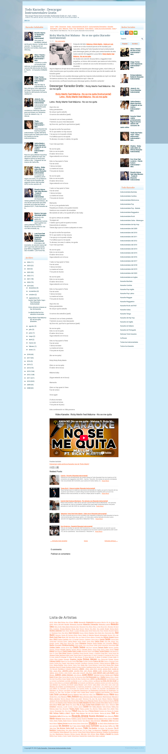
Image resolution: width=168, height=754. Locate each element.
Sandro (80, 721)
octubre (31, 294)
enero (31, 350)
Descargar (62, 26)
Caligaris (81, 639)
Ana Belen (93, 629)
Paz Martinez (94, 709)
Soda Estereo (77, 726)
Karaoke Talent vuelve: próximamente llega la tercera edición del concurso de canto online (130, 121)
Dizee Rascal (113, 651)
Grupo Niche (102, 665)
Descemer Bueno (86, 651)
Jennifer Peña (78, 671)
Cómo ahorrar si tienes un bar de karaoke (37, 308)
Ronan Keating (108, 718)
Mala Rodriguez (84, 694)
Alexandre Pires (84, 627)
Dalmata (94, 647)
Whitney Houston (75, 734)
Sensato (70, 723)
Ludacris (98, 692)
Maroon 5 (115, 697)
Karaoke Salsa (125, 310)
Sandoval (75, 721)
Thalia (85, 728)
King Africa (58, 679)
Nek (90, 702)
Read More (105, 481)
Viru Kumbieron (113, 732)
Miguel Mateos (75, 701)
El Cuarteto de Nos (108, 655)
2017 (28, 358)
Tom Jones (69, 730)
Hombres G (61, 669)
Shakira (93, 723)
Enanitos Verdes (76, 659)
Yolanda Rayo (83, 736)
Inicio (27, 21)
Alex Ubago (66, 627)
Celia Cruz (63, 643)
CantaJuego (53, 641)
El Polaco (69, 657)
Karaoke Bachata (126, 281)
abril (30, 339)
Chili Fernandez (107, 643)
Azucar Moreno (84, 633)
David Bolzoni (58, 651)
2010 (28, 381)
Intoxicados (75, 669)
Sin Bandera (64, 726)
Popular (125, 44)
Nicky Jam (61, 704)
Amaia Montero (65, 629)
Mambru (106, 694)
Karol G (52, 677)
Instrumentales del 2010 (128, 233)
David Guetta (67, 651)
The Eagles (101, 728)
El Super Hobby (112, 657)
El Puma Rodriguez (89, 657)
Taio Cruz (53, 728)
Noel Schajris (96, 704)
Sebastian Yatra (106, 721)
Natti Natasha (84, 702)
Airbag (113, 622)
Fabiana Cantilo (55, 661)
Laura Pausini (78, 685)
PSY (90, 707)
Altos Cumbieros (54, 629)
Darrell (112, 649)
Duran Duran (112, 653)
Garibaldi (78, 663)
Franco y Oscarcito (109, 661)
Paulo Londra (84, 709)
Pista (71, 28)
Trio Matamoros (96, 730)
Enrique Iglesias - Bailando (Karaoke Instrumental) (136, 77)
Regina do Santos (105, 713)
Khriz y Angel (114, 677)
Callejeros (88, 639)
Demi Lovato (76, 651)
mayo (31, 336)
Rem (117, 713)
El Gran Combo (54, 657)
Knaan (64, 679)
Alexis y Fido (96, 627)
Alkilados (110, 627)
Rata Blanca (80, 713)
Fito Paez (79, 661)
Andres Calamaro (56, 631)
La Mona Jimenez (87, 681)
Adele (76, 622)
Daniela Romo (87, 649)
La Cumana (53, 681)
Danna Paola (96, 649)
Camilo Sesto (114, 639)
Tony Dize (75, 730)
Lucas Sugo (85, 692)
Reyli (70, 716)
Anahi (107, 629)
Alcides (66, 624)
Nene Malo (104, 702)
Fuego (64, 663)
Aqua (101, 631)
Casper (57, 643)
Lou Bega (67, 692)
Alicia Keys (104, 627)
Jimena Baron (107, 671)
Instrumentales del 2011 (128, 237)
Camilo (107, 639)
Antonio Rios (96, 631)
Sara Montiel (86, 721)
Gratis (69, 26)
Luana (78, 692)
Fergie (74, 661)
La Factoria (60, 681)
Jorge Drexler (68, 673)
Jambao (99, 669)
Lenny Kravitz (88, 685)
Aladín (51, 624)
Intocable (68, 669)
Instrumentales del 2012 (128, 241)
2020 (28, 282)
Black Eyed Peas (55, 637)
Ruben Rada (62, 721)
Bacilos (91, 633)
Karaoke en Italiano (127, 326)
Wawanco (67, 734)
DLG (71, 647)
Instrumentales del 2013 (128, 245)
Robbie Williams (66, 718)
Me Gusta (98, 699)
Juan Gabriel (97, 673)
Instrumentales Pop (127, 204)
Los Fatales (93, 688)
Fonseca (90, 661)
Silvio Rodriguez (109, 723)
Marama (64, 697)
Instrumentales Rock (127, 216)
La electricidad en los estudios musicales (36, 313)
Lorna (113, 685)
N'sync (112, 701)
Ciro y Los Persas (88, 645)
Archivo (135, 44)
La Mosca (96, 681)
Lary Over (108, 683)
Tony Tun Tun (83, 730)
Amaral (82, 629)
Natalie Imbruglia (73, 702)
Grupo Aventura (93, 665)
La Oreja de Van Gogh (108, 681)
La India (67, 681)
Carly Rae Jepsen (109, 641)
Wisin (97, 734)
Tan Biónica (61, 728)
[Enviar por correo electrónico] (50, 467)
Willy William (91, 734)
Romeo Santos (99, 718)
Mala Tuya (92, 694)
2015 (28, 364)
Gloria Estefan (58, 665)
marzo (31, 343)
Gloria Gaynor (68, 665)
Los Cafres (53, 688)
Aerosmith (82, 622)
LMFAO (92, 679)
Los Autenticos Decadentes (84, 686)
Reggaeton (80, 28)
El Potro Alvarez (78, 657)
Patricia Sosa (54, 709)
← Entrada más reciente (58, 541)
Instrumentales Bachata (128, 192)
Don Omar (62, 653)
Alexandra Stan (74, 627)
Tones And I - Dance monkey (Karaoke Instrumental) (78, 488)
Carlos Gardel (81, 641)
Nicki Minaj (53, 704)
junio (30, 333)
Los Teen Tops (59, 692)
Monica (101, 701)
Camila (101, 639)
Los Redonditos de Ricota (97, 690)
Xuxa (55, 736)
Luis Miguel (63, 694)
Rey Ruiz (65, 716)
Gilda (113, 663)
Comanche (105, 645)
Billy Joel (115, 635)
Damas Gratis (103, 647)
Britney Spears (109, 637)
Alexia (90, 627)
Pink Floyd (68, 711)
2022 (28, 276)
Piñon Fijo (80, 711)
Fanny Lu (64, 661)
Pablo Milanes (106, 707)
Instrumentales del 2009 (128, 228)
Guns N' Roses (60, 667)
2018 (28, 354)
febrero (31, 346)
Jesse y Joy (97, 671)
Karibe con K (109, 675)
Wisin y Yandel (105, 734)
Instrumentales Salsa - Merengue (131, 220)
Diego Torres (99, 651)
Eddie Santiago (60, 655)
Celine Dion (70, 643)
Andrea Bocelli (114, 629)
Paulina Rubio (74, 709)
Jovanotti (82, 673)
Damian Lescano (55, 649)
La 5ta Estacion (100, 679)
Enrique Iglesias (90, 659)
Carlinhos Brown (62, 641)
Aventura (55, 633)
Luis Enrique (105, 692)
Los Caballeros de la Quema (110, 686)
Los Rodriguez (111, 690)
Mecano (104, 699)
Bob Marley (72, 637)
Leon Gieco (96, 685)
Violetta (105, 732)
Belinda (91, 635)
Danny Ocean (105, 649)
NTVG (116, 701)
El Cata (94, 655)
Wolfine (52, 736)
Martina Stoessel (66, 699)
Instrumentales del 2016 (128, 257)
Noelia (103, 704)
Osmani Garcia (78, 707)
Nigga (68, 704)
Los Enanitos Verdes (83, 688)
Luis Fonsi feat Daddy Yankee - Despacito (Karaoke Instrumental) (40, 237)
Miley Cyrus (84, 701)
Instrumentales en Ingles (128, 277)
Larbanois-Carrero (99, 683)
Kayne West (65, 677)
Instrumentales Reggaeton (98, 26)
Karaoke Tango (125, 314)
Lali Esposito (81, 683)
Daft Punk (89, 647)
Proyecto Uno (103, 711)
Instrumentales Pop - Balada (130, 208)
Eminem (66, 659)
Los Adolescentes (69, 686)
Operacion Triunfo (62, 707)
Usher (112, 730)
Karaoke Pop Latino (127, 293)
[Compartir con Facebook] (57, 467)
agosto (31, 326)
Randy (73, 713)
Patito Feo (115, 707)
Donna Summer (84, 653)
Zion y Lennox (100, 736)
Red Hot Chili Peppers (92, 713)
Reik (113, 713)
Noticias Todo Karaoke (128, 334)
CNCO (55, 639)
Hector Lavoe (100, 667)
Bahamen (58, 635)
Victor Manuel (64, 732)
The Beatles (93, 728)
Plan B (87, 711)
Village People (82, 732)
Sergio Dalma (77, 723)
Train (90, 730)
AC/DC (51, 622)
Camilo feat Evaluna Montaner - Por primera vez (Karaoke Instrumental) (84, 501)
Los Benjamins (96, 686)
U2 (109, 730)
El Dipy (116, 655)
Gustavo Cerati (71, 667)
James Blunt (107, 669)
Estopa (110, 659)
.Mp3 (56, 26)
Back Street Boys (100, 633)
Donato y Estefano (73, 653)
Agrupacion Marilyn (100, 622)
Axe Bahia (65, 633)
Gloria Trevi (76, 665)
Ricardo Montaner (96, 716)
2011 (28, 378)
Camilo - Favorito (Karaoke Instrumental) (74, 475)
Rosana (115, 718)
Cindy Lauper (79, 645)
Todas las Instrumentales (102, 28)
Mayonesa (86, 699)
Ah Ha (108, 622)
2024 (28, 269)
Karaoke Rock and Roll (128, 306)
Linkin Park (104, 685)
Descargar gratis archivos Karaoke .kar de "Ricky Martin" (69, 464)
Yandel (69, 736)
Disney (106, 651)
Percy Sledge (111, 709)
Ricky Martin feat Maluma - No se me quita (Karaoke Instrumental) (80, 36)
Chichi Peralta (97, 643)
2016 (28, 361)
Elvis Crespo (58, 659)
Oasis (107, 704)
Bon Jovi (78, 637)
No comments (60, 41)
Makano (76, 694)
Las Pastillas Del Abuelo (65, 685)
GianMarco (84, 663)
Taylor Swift (70, 728)
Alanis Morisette (59, 624)
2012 (28, 375)
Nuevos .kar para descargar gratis (40, 214)
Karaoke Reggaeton (127, 301)
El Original (62, 657)
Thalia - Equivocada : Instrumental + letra (39, 124)
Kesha (103, 677)
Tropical (104, 730)
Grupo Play (110, 665)
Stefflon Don (111, 726)
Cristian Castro (55, 647)
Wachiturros (60, 734)
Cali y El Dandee (74, 639)
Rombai (90, 718)
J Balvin (81, 669)
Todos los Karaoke (127, 346)
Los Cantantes (61, 688)
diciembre (32, 288)
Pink (63, 711)
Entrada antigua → (111, 541)
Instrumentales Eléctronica (129, 200)
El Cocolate (99, 655)
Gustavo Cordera (81, 667)
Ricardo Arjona (80, 715)
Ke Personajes (91, 677)
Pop (75, 28)
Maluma (65, 28)
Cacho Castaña (63, 639)
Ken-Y (98, 677)
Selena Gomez (62, 723)
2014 (28, 368)
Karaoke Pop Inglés (127, 289)
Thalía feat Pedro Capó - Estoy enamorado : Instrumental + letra (136, 136)
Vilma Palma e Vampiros (94, 732)
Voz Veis (52, 734)
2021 (28, 279)
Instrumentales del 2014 (128, 249)
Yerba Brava (75, 736)
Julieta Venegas (67, 675)
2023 (28, 272)
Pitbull (74, 711)
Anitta (90, 631)
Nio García (73, 704)
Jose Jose (75, 673)
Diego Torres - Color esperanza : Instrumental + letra (40, 79)
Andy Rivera (65, 631)
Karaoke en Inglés (126, 322)
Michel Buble (59, 701)
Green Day (84, 665)
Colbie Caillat (97, 645)
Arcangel (111, 631)
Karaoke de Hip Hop (127, 318)
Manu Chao (57, 697)
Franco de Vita (98, 661)
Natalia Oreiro (62, 702)
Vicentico (56, 732)
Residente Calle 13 (56, 716)
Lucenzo (92, 692)
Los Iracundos (101, 688)
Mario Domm (97, 697)
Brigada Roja (99, 637)
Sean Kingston (95, 721)
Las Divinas (114, 683)
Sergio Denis (84, 723)
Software (95, 726)
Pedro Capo (103, 709)
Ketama (108, 677)
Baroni (80, 635)
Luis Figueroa (114, 692)
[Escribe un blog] (53, 467)
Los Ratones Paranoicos (79, 690)
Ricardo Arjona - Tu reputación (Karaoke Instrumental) (40, 35)
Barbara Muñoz (73, 635)
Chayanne (82, 643)
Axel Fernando (74, 633)
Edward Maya (78, 655)
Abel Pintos (61, 622)
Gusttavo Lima (91, 667)
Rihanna (58, 718)
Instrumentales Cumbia (128, 196)
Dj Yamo (55, 653)
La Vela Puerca (57, 683)
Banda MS (64, 635)
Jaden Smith (93, 669)
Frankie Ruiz (58, 663)
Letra (60, 28)
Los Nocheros (110, 688)
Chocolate (58, 645)
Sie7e (101, 723)
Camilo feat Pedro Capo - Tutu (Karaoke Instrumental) (37, 302)
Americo (87, 629)
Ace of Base (69, 622)
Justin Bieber (87, 675)
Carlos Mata (90, 641)
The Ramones (109, 728)
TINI (117, 726)
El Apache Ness (86, 655)
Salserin (69, 721)
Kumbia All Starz (76, 679)
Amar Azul (75, 629)
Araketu (106, 631)
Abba (55, 622)
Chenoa (89, 643)
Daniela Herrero (65, 649)
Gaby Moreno (71, 663)
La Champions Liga (112, 679)
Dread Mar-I (104, 653)
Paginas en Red (138, 748)
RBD (51, 713)
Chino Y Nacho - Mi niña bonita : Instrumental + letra (40, 57)
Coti (117, 645)
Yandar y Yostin (62, 736)
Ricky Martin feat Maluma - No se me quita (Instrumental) (83, 94)
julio (30, 329)
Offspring (112, 704)
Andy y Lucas (74, 631)
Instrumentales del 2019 (80, 26)
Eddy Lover (69, 655)
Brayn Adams (91, 637)
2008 (28, 388)
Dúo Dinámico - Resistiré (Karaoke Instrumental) (76, 526)
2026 (28, 262)
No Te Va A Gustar (84, 704)
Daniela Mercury (76, 649)
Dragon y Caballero (94, 653)
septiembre (33, 298)
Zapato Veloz (91, 736)
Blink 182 (65, 637)
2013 (28, 371)
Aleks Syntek (58, 627)
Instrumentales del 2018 (128, 265)
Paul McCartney (64, 709)
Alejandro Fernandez (90, 624)
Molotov (96, 701)
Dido (93, 651)
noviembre (32, 291)
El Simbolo (104, 657)
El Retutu (97, 657)
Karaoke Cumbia (126, 285)
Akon (116, 622)
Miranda (91, 701)
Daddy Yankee (79, 647)
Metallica (110, 699)
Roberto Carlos (76, 718)
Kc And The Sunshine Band (78, 677)
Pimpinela (58, 711)
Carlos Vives (99, 641)
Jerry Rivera (88, 671)
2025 (28, 265)
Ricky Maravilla (109, 716)
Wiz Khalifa (114, 734)
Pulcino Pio (110, 711)
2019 (28, 286)
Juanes (58, 675)
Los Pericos (59, 690)
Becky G (85, 635)
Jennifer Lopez (67, 671)
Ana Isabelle (100, 629)
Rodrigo (84, 718)
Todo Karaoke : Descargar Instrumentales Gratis (43, 11)
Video (114, 28)
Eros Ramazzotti (103, 659)
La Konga (74, 681)
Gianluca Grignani (93, 663)
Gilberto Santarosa (104, 663)
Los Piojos (67, 690)
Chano (77, 643)
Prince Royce (94, 711)
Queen (116, 711)
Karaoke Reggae (126, 297)
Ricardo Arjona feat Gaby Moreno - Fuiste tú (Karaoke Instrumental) (40, 193)
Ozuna (85, 706)
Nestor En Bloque (113, 702)
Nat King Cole (54, 702)
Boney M (83, 637)
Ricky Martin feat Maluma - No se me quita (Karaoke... (37, 319)
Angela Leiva (83, 631)
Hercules (54, 669)
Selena (55, 723)
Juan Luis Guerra (108, 673)
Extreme (116, 659)
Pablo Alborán (97, 707)
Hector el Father (108, 667)
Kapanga (102, 675)
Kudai (68, 679)
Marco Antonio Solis (86, 697)
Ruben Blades (54, 721)
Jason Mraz (57, 671)
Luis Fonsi (54, 694)
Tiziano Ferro (60, 730)
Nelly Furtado (96, 702)
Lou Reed (73, 692)
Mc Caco (92, 699)
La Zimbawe (65, 683)
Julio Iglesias (77, 675)
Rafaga (56, 713)
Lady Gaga (73, 683)
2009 (28, 385)
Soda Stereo (86, 726)
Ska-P (71, 726)
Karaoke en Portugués (128, 330)
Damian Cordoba (113, 647)
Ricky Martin (89, 28)
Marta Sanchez (55, 699)
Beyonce (110, 635)
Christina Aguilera (68, 645)
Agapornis (90, 622)
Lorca (110, 685)
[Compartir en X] (55, 467)
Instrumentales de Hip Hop (129, 224)
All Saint (116, 627)
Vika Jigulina (73, 732)
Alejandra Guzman (76, 624)
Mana (111, 694)
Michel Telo (67, 701)
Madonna (70, 694)
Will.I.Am (84, 734)
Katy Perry (58, 677)
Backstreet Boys (110, 633)
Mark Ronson (107, 697)
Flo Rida (85, 661)
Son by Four (104, 726)
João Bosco (89, 673)
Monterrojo (106, 701)
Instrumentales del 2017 (128, 261)
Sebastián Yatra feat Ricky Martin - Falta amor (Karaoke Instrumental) (84, 513)
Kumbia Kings (85, 679)
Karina (116, 675)
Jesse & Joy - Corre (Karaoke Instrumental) (39, 101)
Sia (98, 723)
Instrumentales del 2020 (128, 273)
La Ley (80, 681)
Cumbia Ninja (65, 647)
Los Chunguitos (71, 688)
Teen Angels (78, 728)
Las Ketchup (54, 685)
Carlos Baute (72, 641)
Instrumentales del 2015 (128, 253)
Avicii (59, 633)
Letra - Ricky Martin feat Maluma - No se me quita (83, 96)
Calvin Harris (95, 639)
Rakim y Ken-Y (64, 713)
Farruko (69, 661)
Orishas (70, 707)
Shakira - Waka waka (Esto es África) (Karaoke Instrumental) (40, 170)
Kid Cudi (52, 679)
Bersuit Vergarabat (100, 635)
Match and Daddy (76, 699)
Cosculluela (111, 645)
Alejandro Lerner (104, 624)
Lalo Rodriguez (89, 683)
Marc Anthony (73, 696)
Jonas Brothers (59, 673)
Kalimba (96, 675)
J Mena (87, 669)
